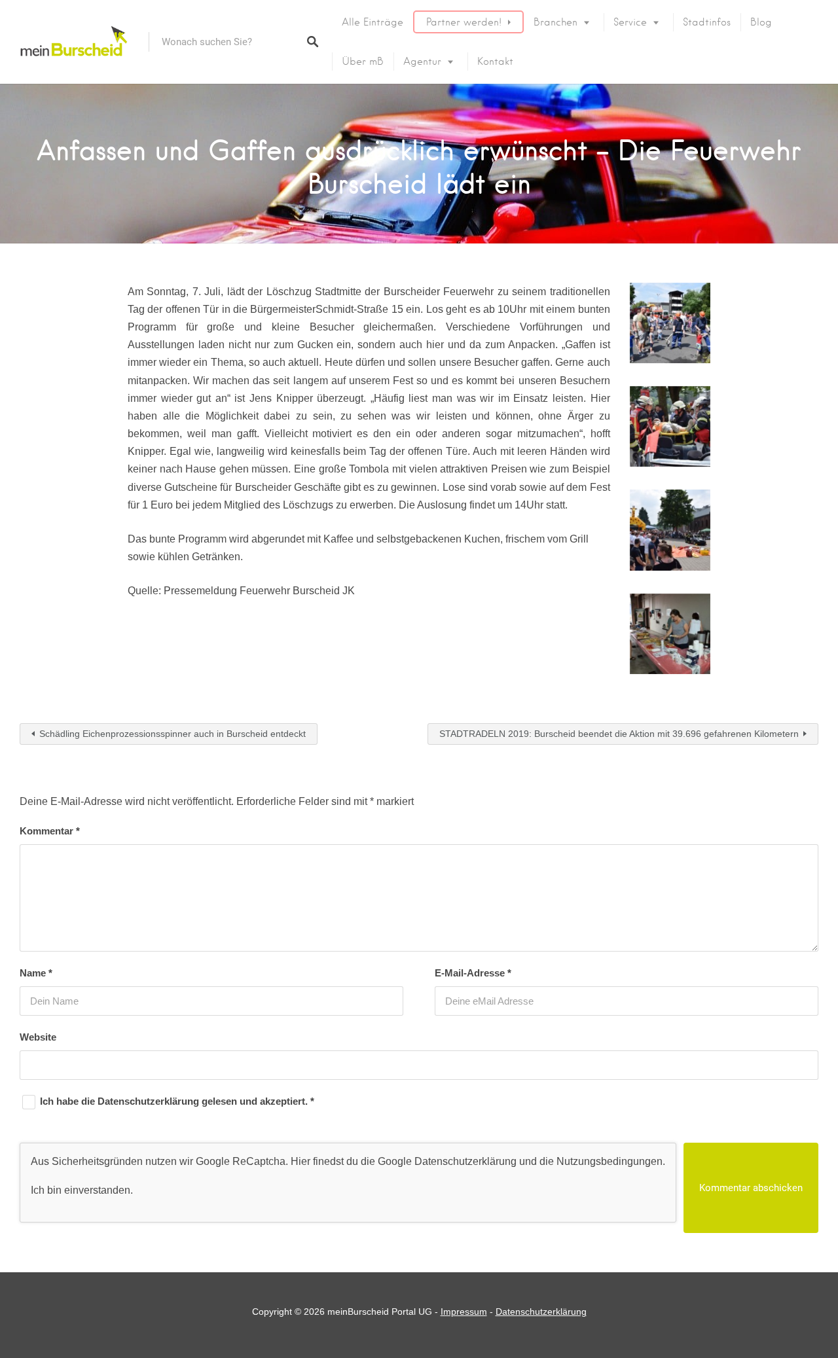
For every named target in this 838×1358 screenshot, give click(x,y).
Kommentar (50, 830)
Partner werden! (463, 22)
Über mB (363, 61)
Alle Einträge (372, 22)
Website (38, 1037)
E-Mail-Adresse (473, 972)
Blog (761, 22)
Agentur (422, 61)
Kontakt (495, 61)
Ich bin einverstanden (80, 1190)
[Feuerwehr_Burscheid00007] (670, 323)
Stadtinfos (707, 22)
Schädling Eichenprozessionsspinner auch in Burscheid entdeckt (172, 733)
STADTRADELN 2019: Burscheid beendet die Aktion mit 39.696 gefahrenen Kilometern (619, 733)
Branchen (555, 22)
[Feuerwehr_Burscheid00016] (670, 634)
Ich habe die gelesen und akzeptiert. (177, 1101)
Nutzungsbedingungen (609, 1161)
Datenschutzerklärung (150, 1101)
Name (36, 972)
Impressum (464, 1311)
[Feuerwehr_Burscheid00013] (670, 530)
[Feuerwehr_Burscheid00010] (670, 426)
